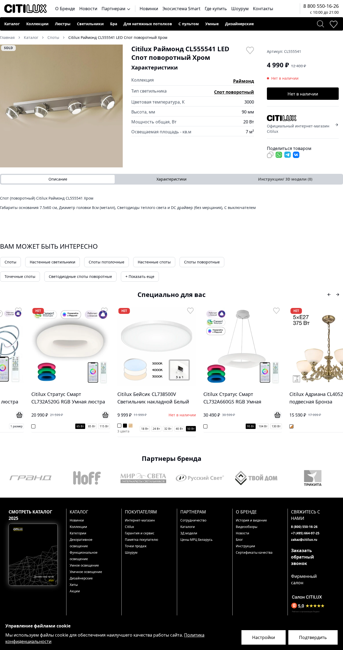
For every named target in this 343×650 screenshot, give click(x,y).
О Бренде (65, 9)
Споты (10, 262)
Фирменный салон (304, 579)
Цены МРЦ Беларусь (196, 539)
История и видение (251, 520)
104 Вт (238, 426)
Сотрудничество (193, 520)
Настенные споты (154, 262)
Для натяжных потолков (148, 23)
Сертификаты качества (254, 552)
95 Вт (225, 426)
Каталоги (187, 526)
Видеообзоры (246, 526)
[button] (61, 106)
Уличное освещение (86, 572)
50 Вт (166, 429)
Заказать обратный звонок (302, 557)
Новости (88, 9)
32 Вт (143, 429)
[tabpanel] (171, 205)
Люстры (62, 23)
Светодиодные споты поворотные (80, 276)
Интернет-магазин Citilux (140, 523)
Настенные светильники (52, 262)
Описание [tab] (58, 179)
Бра (113, 23)
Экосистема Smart (181, 9)
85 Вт (66, 426)
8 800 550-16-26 (321, 6)
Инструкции (245, 546)
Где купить (216, 9)
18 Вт (120, 429)
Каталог (12, 23)
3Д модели (188, 533)
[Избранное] (333, 24)
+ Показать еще (139, 276)
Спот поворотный (234, 92)
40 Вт (154, 429)
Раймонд (243, 81)
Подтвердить (313, 637)
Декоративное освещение (81, 542)
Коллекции (37, 23)
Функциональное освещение (84, 555)
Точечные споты (20, 276)
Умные (212, 23)
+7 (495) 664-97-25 (305, 533)
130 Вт (251, 426)
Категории (78, 533)
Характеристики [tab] (171, 179)
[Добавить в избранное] (249, 50)
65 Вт (55, 426)
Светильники (90, 23)
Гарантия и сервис (139, 533)
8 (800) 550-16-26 (304, 526)
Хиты (74, 584)
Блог (239, 539)
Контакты (263, 9)
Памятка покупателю (141, 539)
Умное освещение (84, 565)
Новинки (149, 9)
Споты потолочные (106, 262)
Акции (75, 591)
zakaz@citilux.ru (304, 539)
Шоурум (240, 9)
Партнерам (114, 9)
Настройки (263, 637)
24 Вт (131, 429)
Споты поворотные (202, 262)
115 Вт (79, 426)
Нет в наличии (303, 94)
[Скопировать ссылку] (270, 155)
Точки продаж (136, 546)
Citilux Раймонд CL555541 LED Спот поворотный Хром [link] (117, 37)
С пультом (188, 23)
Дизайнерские (239, 23)
